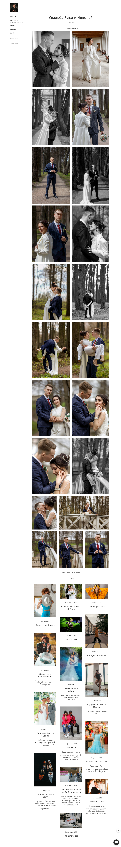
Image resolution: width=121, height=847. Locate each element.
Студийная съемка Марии (96, 705)
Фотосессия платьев (96, 761)
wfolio (16, 43)
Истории (13, 26)
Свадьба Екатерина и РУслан (71, 607)
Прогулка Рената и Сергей (45, 734)
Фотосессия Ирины (45, 625)
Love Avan (71, 747)
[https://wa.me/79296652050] (13, 33)
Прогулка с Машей (96, 655)
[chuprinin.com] (14, 7)
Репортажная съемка (16, 22)
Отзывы (13, 29)
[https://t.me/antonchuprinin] (11, 33)
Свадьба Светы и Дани (71, 689)
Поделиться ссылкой (72, 572)
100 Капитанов (71, 836)
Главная (13, 16)
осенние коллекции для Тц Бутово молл (71, 790)
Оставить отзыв (70, 28)
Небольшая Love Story (45, 795)
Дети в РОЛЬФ (71, 639)
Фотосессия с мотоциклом (45, 675)
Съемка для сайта (96, 606)
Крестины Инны (96, 801)
